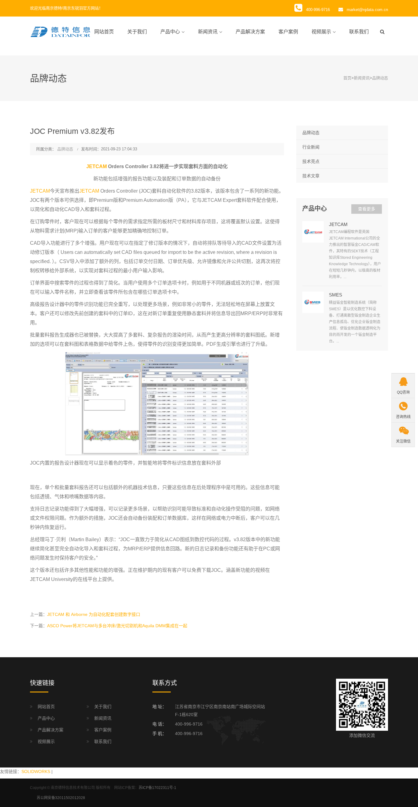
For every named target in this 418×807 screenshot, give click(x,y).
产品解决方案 (250, 31)
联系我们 (359, 31)
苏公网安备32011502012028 (61, 798)
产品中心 (170, 31)
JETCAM (96, 166)
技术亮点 (310, 161)
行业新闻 (310, 147)
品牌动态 (380, 78)
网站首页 (104, 31)
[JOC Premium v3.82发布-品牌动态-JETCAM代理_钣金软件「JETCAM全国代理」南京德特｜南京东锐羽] (60, 31)
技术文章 (310, 175)
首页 (347, 78)
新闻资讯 (208, 31)
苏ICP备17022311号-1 (157, 788)
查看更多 (366, 208)
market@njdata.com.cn (367, 9)
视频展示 (321, 31)
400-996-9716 (189, 724)
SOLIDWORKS (35, 771)
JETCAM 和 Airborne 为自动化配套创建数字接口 (93, 614)
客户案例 (288, 31)
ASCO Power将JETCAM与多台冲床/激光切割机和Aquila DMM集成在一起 (117, 625)
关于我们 (137, 31)
